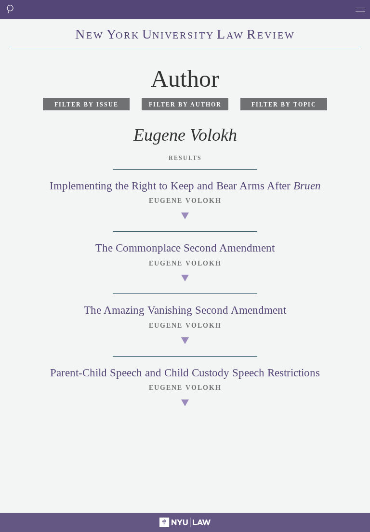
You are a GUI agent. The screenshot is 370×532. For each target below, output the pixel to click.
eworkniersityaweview (185, 35)
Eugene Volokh (185, 200)
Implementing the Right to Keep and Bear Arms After (185, 186)
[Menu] (360, 9)
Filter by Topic (284, 104)
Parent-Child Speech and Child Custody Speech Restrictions (185, 373)
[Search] (9, 9)
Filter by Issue (86, 104)
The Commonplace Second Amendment (185, 248)
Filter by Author (185, 104)
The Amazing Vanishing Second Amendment (185, 310)
